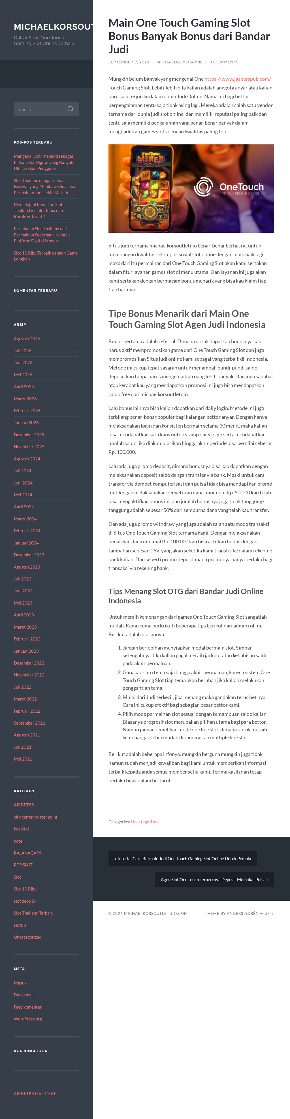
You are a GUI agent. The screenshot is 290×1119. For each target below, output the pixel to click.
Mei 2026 (23, 374)
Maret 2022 (25, 698)
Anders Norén (243, 913)
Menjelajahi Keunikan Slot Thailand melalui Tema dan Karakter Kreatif (38, 210)
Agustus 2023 (27, 566)
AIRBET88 (24, 804)
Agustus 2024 (27, 458)
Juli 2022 (22, 686)
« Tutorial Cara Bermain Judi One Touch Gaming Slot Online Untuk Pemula (182, 858)
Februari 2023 (27, 638)
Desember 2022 (29, 662)
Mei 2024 (23, 494)
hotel (19, 840)
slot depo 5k (25, 901)
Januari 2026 (26, 422)
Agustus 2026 (27, 338)
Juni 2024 (23, 482)
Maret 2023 (25, 626)
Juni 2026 (23, 362)
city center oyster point (35, 816)
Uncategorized (27, 936)
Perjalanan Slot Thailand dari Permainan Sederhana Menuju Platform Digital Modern (42, 234)
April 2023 (24, 614)
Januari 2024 (26, 542)
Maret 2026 (25, 398)
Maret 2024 (25, 518)
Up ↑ (269, 913)
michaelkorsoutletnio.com (83, 27)
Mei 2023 (23, 602)
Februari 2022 (27, 711)
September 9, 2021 (129, 62)
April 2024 (24, 506)
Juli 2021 (22, 746)
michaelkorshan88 (179, 62)
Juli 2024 (22, 470)
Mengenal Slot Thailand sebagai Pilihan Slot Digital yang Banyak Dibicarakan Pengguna (43, 162)
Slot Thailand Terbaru (34, 912)
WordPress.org (28, 1018)
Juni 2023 (23, 590)
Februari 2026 (27, 410)
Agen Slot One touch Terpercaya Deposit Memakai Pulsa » (214, 879)
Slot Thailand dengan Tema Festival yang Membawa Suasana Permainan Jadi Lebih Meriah (44, 186)
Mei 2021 (23, 758)
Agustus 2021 (27, 734)
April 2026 (24, 386)
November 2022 (29, 674)
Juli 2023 (22, 578)
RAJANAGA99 (27, 852)
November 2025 (29, 446)
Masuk (20, 982)
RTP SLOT (23, 864)
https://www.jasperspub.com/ (237, 79)
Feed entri (23, 994)
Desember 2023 (29, 554)
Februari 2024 (27, 530)
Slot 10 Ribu (25, 888)
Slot (17, 876)
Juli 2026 (22, 350)
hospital (21, 828)
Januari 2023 (26, 651)
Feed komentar (28, 1006)
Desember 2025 (29, 434)
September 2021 (29, 722)
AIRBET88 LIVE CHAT (35, 1093)
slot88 (20, 925)
